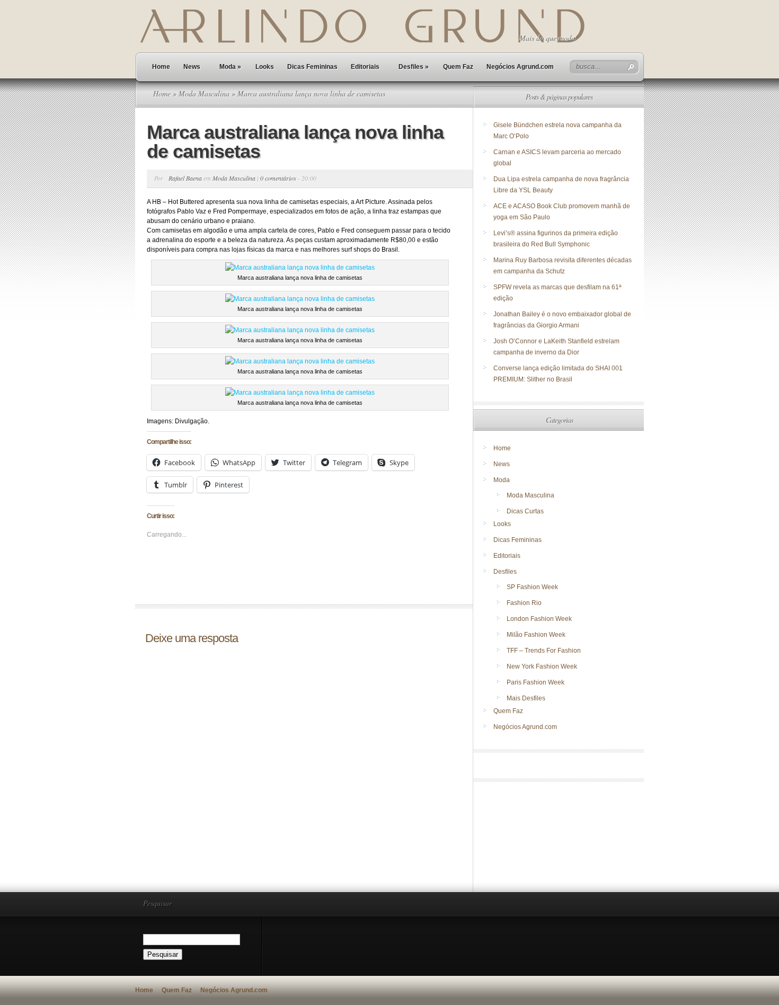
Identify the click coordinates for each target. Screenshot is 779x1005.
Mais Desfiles (526, 698)
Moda (230, 66)
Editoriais (365, 66)
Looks (264, 66)
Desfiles (414, 66)
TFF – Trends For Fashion (544, 650)
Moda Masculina (204, 93)
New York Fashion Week (542, 666)
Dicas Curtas (525, 511)
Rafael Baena (185, 178)
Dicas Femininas (312, 66)
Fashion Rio (524, 603)
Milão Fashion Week (536, 634)
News (191, 66)
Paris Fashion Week (535, 682)
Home (161, 66)
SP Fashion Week (532, 587)
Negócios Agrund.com (520, 66)
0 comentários (278, 178)
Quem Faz (458, 66)
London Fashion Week (539, 618)
